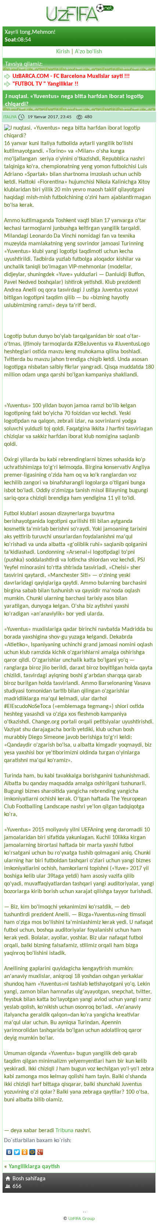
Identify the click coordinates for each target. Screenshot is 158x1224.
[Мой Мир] (32, 1152)
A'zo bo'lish (88, 52)
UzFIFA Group (81, 1218)
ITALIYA (10, 117)
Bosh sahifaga (29, 1179)
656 (16, 1186)
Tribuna (64, 1131)
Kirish (62, 52)
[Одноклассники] (25, 1152)
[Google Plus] (40, 1152)
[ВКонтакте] (9, 1152)
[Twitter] (17, 1152)
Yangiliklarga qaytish (34, 1167)
